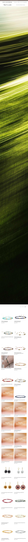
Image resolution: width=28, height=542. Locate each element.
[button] (23, 307)
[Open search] (23, 2)
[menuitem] (21, 2)
